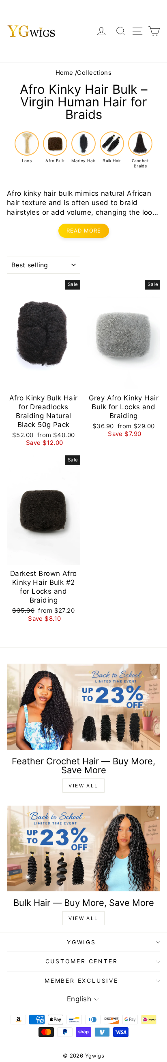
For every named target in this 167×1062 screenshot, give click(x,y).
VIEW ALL (83, 786)
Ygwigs (81, 942)
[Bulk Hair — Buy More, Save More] (83, 849)
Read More (83, 230)
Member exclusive (81, 980)
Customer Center (81, 961)
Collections (94, 72)
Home (64, 72)
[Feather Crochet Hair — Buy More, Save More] (83, 707)
